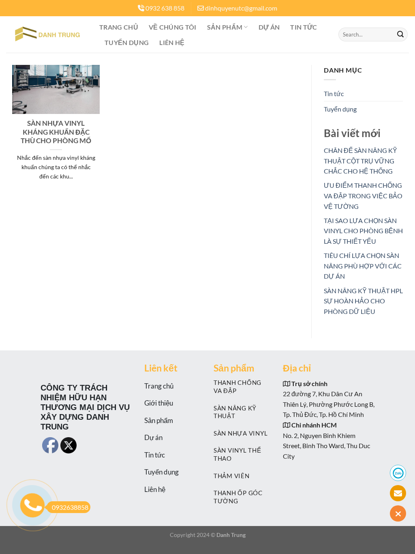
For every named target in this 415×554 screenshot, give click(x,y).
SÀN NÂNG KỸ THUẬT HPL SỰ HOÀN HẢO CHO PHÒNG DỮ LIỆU (363, 301)
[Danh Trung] (46, 34)
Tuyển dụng (127, 42)
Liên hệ (171, 42)
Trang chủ (118, 27)
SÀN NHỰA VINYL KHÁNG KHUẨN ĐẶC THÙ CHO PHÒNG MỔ (56, 132)
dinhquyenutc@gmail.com (241, 8)
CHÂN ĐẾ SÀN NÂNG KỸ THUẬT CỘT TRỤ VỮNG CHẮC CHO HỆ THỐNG (360, 160)
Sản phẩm (225, 27)
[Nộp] (400, 34)
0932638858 (70, 507)
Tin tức (303, 27)
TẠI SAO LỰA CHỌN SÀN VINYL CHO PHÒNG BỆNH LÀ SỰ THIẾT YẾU (363, 231)
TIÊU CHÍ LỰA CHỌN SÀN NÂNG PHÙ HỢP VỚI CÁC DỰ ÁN (363, 265)
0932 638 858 (164, 8)
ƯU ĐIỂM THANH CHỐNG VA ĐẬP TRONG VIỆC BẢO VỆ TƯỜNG (363, 195)
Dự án (269, 27)
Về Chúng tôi (173, 27)
